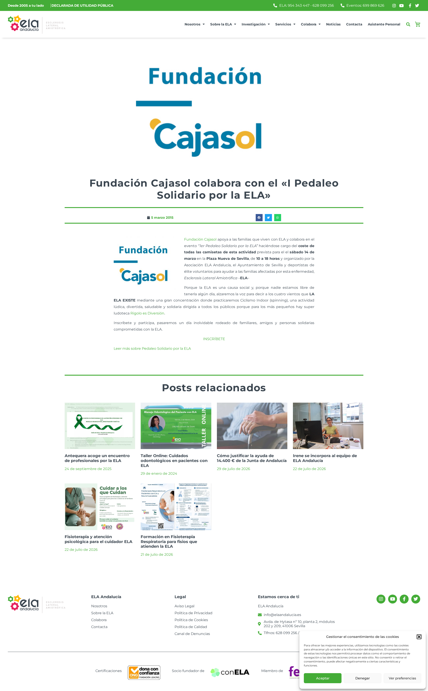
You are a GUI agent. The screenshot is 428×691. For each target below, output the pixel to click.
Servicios (283, 24)
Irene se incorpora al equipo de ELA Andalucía (325, 458)
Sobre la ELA (221, 24)
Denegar (362, 678)
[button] (419, 637)
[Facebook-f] (404, 599)
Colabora (308, 24)
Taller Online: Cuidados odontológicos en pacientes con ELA (174, 460)
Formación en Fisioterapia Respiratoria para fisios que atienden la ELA (169, 541)
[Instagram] (381, 599)
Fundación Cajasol (200, 239)
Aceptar (322, 678)
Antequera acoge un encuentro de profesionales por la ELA (97, 458)
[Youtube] (392, 599)
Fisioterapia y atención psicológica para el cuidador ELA (98, 539)
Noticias (333, 24)
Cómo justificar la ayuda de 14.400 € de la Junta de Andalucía (252, 458)
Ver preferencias (402, 678)
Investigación (253, 24)
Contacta (354, 24)
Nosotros (192, 24)
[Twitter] (415, 599)
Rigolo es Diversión (147, 313)
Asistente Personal (384, 24)
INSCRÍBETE (214, 339)
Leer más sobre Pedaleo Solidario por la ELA (152, 348)
